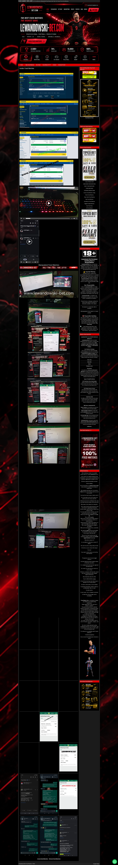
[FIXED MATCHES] (49, 559)
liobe (81, 491)
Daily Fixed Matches (29, 65)
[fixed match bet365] (29, 758)
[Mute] (74, 218)
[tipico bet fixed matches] (89, 73)
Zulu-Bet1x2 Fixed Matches (89, 201)
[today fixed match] (49, 814)
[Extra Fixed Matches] (68, 856)
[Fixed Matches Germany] (68, 679)
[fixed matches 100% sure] (29, 856)
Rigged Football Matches (89, 203)
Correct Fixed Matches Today (89, 192)
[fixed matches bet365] (49, 496)
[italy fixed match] (49, 390)
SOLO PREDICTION (89, 181)
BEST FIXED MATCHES (89, 186)
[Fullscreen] (76, 218)
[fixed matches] (46, 98)
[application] (49, 203)
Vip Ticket (38, 65)
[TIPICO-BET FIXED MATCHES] (89, 140)
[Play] (21, 218)
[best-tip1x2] (89, 130)
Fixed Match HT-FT (47, 65)
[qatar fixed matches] (49, 337)
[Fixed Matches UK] (29, 678)
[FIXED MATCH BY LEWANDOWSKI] (49, 454)
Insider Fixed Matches (27, 68)
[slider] (48, 218)
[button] (49, 203)
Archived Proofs (61, 65)
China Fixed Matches (89, 194)
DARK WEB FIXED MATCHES (89, 184)
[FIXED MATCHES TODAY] (49, 856)
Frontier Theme (96, 863)
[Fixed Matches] (49, 311)
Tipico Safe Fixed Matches (89, 197)
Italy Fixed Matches (89, 199)
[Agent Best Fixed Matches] (68, 771)
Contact (54, 65)
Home (21, 65)
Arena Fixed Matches (42, 858)
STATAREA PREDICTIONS (89, 190)
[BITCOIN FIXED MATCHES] (49, 741)
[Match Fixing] (90, 653)
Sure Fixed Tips (89, 205)
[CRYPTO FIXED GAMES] (48, 676)
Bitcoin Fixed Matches (54, 858)
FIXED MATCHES (89, 188)
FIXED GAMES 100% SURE (25, 1)
